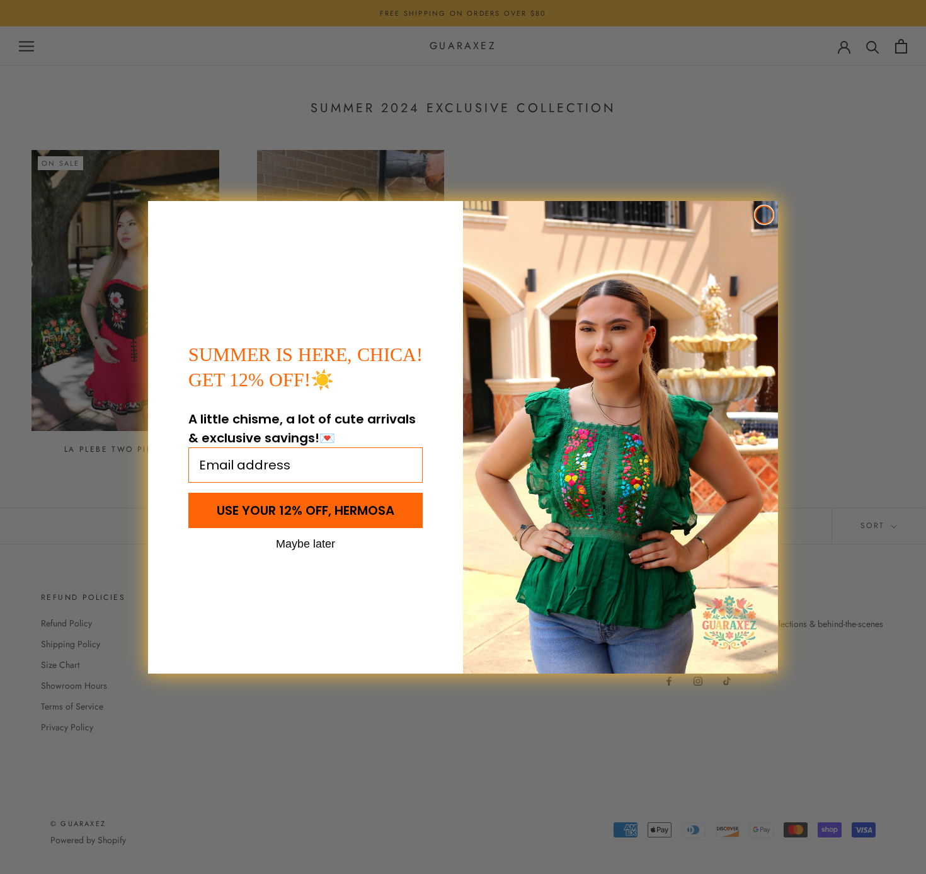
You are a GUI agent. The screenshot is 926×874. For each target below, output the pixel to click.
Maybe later (305, 543)
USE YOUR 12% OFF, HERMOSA (305, 510)
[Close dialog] (764, 215)
